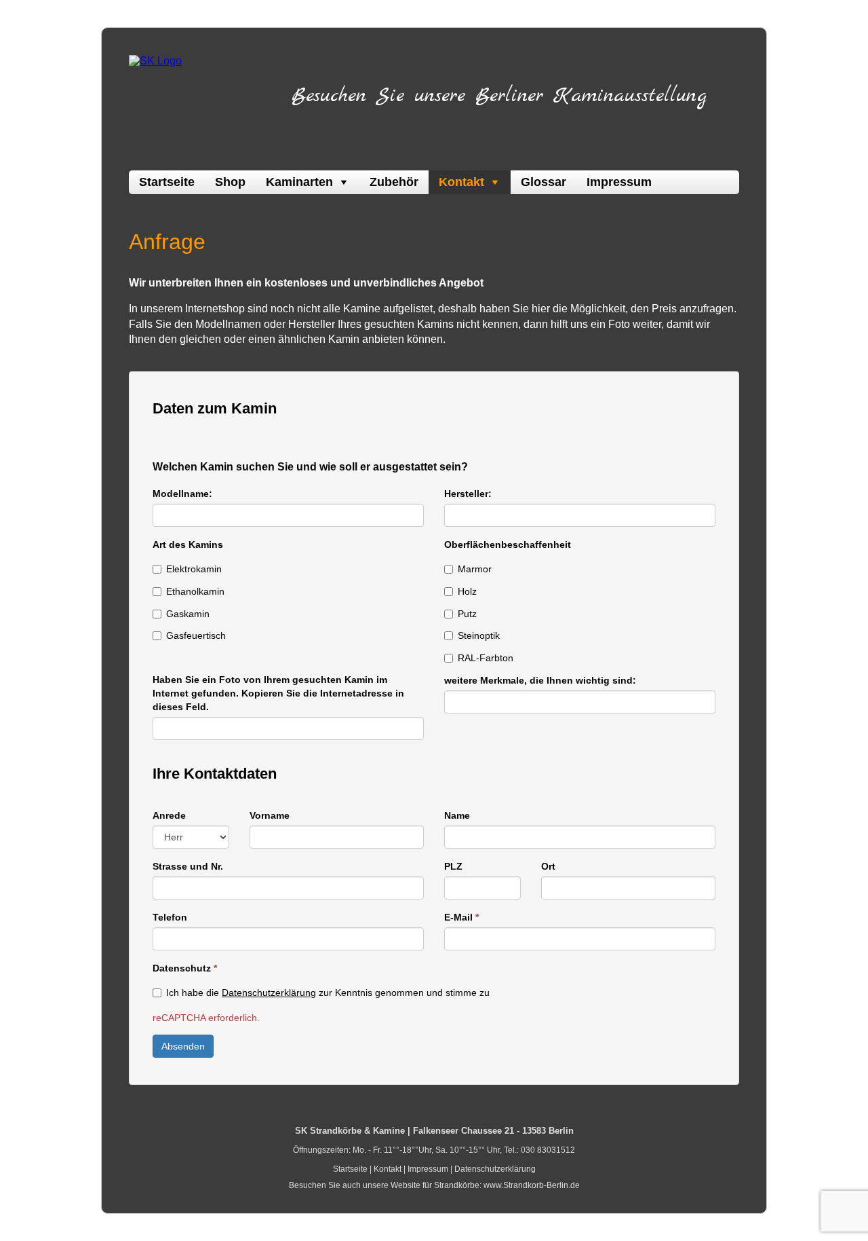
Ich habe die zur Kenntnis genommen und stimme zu (328, 992)
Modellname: (182, 493)
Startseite (167, 182)
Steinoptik (479, 635)
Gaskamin (188, 613)
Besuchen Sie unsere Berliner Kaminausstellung (499, 95)
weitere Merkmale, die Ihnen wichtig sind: (540, 680)
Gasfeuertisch (196, 635)
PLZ (453, 866)
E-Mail (461, 917)
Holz (467, 591)
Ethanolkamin (195, 591)
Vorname (270, 815)
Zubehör (394, 182)
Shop (230, 182)
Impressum (619, 182)
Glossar (543, 182)
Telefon (170, 917)
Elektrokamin (194, 568)
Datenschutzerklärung (269, 992)
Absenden (183, 1046)
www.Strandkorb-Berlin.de (532, 1185)
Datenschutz (185, 968)
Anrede (169, 815)
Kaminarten (299, 182)
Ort (548, 866)
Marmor (475, 568)
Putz (467, 613)
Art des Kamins (188, 544)
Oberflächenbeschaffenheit (507, 544)
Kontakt (461, 182)
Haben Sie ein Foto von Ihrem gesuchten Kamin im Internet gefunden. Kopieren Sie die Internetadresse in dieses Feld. (278, 693)
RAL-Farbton (485, 657)
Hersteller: (468, 493)
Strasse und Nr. (188, 866)
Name (457, 815)
